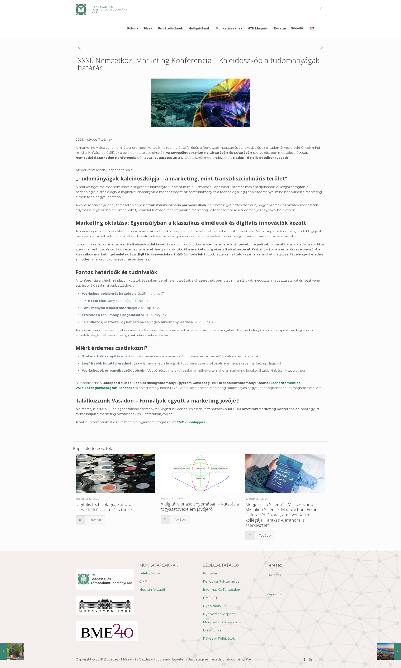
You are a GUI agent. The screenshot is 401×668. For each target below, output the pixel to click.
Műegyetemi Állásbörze (222, 622)
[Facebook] (304, 659)
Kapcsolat (275, 594)
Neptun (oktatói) (152, 590)
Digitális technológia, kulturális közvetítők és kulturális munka (106, 506)
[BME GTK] (102, 9)
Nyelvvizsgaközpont (219, 614)
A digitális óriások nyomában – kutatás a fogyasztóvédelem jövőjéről (200, 506)
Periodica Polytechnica (221, 581)
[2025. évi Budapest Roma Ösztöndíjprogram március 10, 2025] (389, 651)
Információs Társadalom (222, 590)
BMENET (210, 598)
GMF (143, 581)
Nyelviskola (212, 606)
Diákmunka (212, 630)
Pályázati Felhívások (219, 638)
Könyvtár (210, 573)
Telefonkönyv (150, 573)
